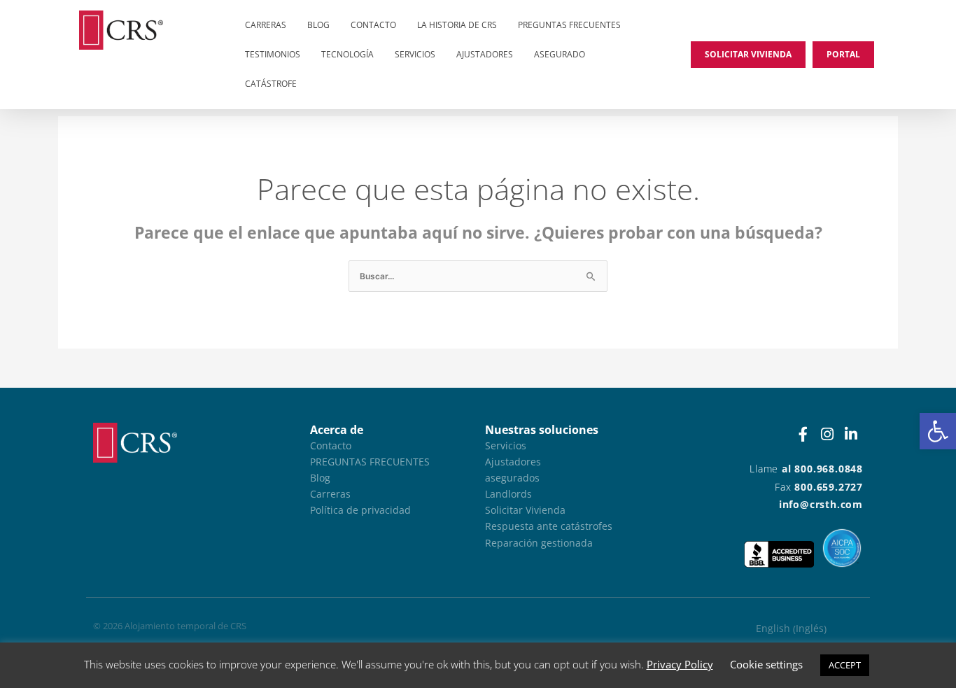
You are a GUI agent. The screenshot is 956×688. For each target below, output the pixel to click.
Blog (318, 25)
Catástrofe (271, 84)
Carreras (265, 25)
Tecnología (347, 54)
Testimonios (272, 54)
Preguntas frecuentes (569, 25)
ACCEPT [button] (845, 665)
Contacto (373, 25)
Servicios (415, 54)
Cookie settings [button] (766, 664)
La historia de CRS (457, 25)
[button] (938, 431)
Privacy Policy (680, 664)
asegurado (559, 54)
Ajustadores (484, 54)
